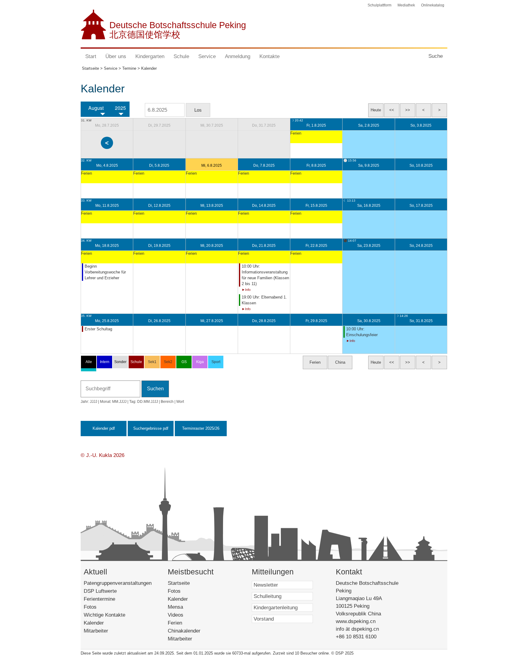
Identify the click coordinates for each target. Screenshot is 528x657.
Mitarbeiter (96, 631)
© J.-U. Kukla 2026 (102, 455)
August (96, 108)
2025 (120, 108)
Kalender (94, 623)
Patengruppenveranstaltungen (118, 583)
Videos (184, 615)
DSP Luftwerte (100, 591)
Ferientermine (99, 599)
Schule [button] (181, 56)
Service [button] (207, 56)
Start (90, 56)
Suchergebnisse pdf (150, 428)
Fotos (90, 607)
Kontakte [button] (269, 56)
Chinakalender (191, 631)
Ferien (182, 623)
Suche (435, 56)
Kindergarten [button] (149, 56)
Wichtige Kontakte (104, 615)
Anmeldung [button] (237, 56)
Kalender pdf (104, 428)
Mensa (184, 607)
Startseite (188, 583)
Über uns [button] (115, 56)
